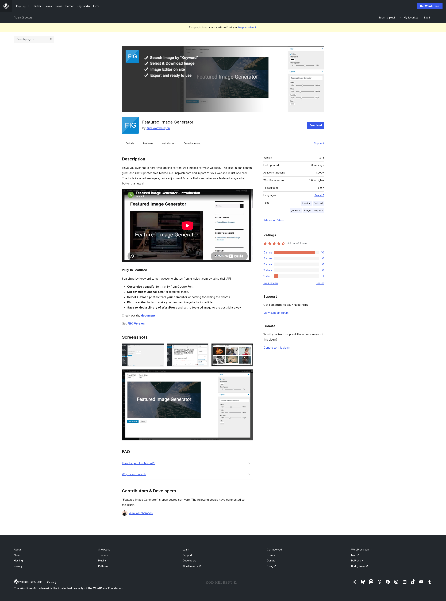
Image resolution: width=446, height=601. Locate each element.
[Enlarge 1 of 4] (159, 348)
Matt (355, 555)
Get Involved (274, 549)
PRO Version (136, 323)
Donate (272, 560)
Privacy (18, 566)
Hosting (18, 560)
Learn (186, 549)
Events (271, 555)
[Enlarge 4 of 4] (248, 374)
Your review (270, 283)
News (17, 555)
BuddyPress (359, 566)
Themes (103, 555)
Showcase (104, 549)
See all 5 (319, 195)
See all (320, 283)
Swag (271, 566)
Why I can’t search (134, 474)
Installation (168, 143)
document (148, 315)
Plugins (102, 560)
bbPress (357, 560)
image (307, 210)
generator (296, 210)
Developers (189, 560)
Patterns (103, 566)
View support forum (276, 312)
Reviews (148, 143)
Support (319, 143)
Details (130, 143)
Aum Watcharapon (158, 128)
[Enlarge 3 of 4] (248, 348)
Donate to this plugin (276, 347)
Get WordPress (429, 6)
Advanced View (273, 220)
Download (315, 125)
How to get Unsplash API (138, 463)
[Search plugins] (50, 39)
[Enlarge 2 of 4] (204, 348)
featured (318, 203)
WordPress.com (361, 549)
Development (192, 143)
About (17, 549)
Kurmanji (51, 582)
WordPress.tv (192, 566)
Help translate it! (247, 27)
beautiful (306, 203)
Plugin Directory (23, 17)
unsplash (318, 210)
